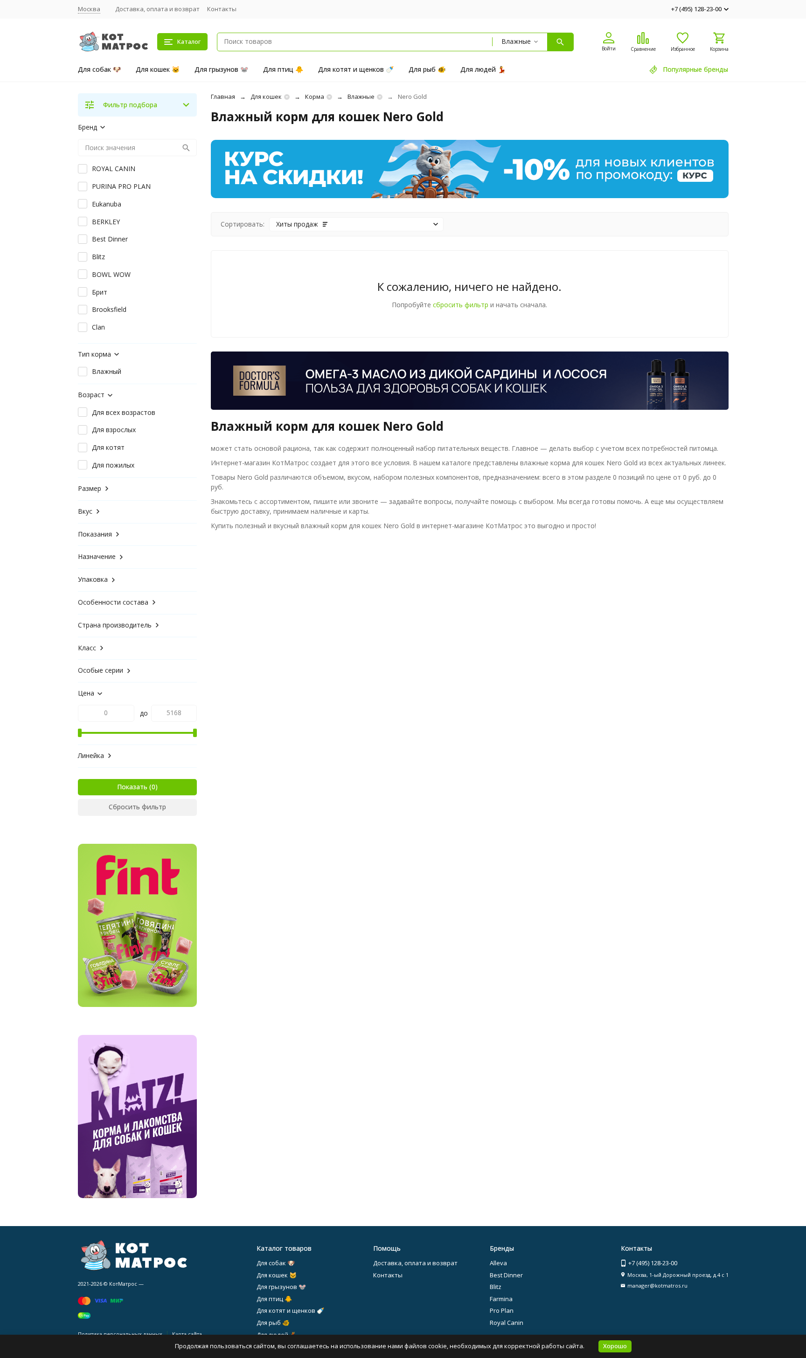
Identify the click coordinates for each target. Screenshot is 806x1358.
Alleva (498, 1263)
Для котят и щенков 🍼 (356, 69)
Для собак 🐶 (99, 69)
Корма (314, 96)
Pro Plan (502, 1310)
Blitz (495, 1286)
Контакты (221, 9)
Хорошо (615, 1346)
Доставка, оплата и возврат (157, 9)
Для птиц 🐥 (283, 69)
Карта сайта (187, 1333)
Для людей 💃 (483, 69)
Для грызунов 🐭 (221, 69)
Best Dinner (506, 1275)
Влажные (361, 96)
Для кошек (266, 96)
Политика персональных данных (120, 1333)
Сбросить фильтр (137, 806)
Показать (132, 786)
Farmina (501, 1299)
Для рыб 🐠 (427, 69)
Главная (223, 96)
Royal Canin (506, 1322)
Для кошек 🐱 (158, 69)
